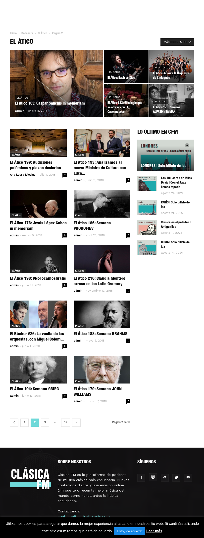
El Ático (42, 33)
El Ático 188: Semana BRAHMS (100, 334)
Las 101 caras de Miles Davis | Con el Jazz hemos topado (176, 183)
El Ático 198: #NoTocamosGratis (38, 279)
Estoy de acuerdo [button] (129, 531)
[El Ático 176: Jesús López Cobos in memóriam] (38, 204)
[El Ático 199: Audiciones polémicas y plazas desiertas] (38, 143)
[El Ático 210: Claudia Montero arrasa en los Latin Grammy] (102, 259)
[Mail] (165, 478)
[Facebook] (141, 478)
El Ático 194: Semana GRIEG (34, 389)
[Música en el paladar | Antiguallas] (147, 227)
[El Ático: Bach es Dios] (126, 66)
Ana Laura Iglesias (22, 174)
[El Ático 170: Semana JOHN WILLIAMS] (102, 370)
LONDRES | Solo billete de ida (164, 166)
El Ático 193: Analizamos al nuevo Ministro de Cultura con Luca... (100, 168)
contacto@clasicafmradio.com (84, 516)
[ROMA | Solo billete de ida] (147, 247)
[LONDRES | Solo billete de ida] (165, 155)
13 (65, 422)
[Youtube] (188, 478)
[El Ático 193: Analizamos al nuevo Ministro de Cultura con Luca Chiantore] (102, 143)
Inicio (13, 33)
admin (20, 111)
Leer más (154, 531)
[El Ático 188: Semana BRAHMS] (102, 314)
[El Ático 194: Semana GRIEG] (38, 370)
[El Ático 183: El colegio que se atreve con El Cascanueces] (126, 100)
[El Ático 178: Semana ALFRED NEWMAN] (171, 100)
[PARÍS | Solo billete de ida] (147, 207)
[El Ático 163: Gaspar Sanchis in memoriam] (56, 90)
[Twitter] (176, 478)
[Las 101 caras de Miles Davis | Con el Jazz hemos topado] (147, 183)
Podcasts (27, 33)
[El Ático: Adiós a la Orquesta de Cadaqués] (171, 66)
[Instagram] (153, 477)
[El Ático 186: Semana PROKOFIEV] (102, 204)
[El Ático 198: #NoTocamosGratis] (38, 259)
